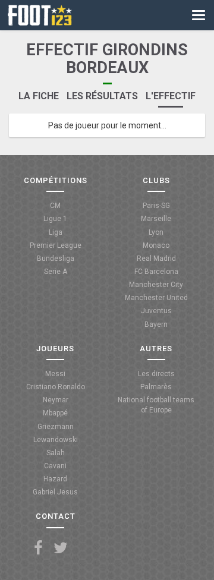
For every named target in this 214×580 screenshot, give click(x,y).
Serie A (55, 271)
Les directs (156, 374)
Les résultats (102, 96)
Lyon (156, 232)
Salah (55, 453)
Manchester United (156, 298)
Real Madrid (156, 258)
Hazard (55, 479)
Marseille (156, 219)
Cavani (55, 466)
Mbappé (55, 413)
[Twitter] (61, 548)
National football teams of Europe (156, 405)
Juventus (156, 311)
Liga (55, 232)
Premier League (55, 245)
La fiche (38, 96)
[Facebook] (38, 548)
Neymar (55, 400)
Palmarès (156, 387)
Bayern (156, 324)
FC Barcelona (156, 271)
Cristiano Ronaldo (55, 387)
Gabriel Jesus (55, 492)
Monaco (156, 245)
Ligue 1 (55, 219)
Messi (55, 374)
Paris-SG (156, 205)
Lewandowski (55, 440)
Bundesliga (55, 258)
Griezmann (55, 427)
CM (55, 205)
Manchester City (156, 284)
